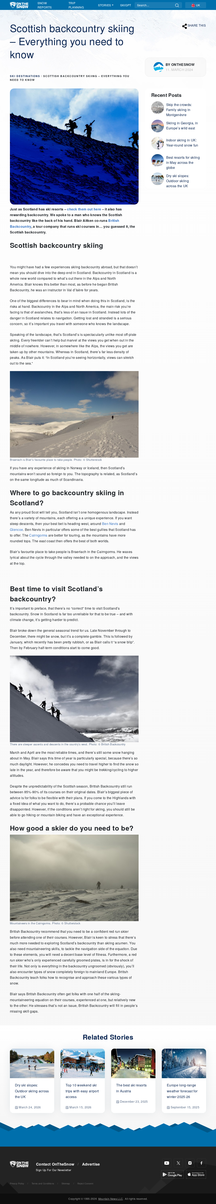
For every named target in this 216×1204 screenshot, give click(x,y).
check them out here (84, 209)
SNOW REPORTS (45, 5)
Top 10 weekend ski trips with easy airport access (82, 1091)
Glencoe (16, 529)
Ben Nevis (110, 523)
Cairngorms (38, 535)
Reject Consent (85, 1183)
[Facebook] (201, 1162)
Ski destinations (25, 76)
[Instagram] (189, 1162)
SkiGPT (125, 5)
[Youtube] (166, 1162)
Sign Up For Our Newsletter (53, 1170)
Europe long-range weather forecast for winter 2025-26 (182, 1091)
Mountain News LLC (110, 1198)
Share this (197, 25)
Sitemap (66, 1183)
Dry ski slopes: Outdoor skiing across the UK (32, 1091)
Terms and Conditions (43, 1183)
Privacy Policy (17, 1183)
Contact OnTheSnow (55, 1164)
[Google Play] (172, 1173)
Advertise (91, 1164)
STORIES (104, 5)
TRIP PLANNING (76, 5)
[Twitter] (178, 1162)
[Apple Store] (196, 1173)
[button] (195, 5)
